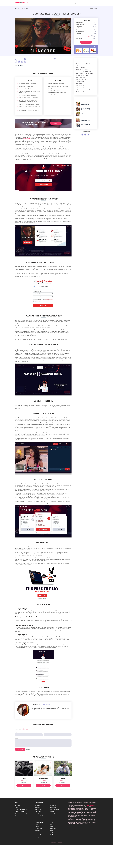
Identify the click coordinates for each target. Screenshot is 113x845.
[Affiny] (78, 114)
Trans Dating (38, 809)
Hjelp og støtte (79, 83)
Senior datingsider (39, 822)
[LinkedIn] (19, 61)
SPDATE (51, 830)
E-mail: (45, 732)
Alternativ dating (19, 65)
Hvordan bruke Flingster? (81, 91)
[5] (27, 729)
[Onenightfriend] (86, 50)
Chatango (37, 837)
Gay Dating (37, 807)
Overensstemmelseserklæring (21, 809)
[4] (26, 729)
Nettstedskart (18, 818)
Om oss (16, 807)
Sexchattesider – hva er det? (41, 815)
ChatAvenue (37, 826)
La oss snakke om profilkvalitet (82, 75)
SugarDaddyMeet (39, 834)
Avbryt (28, 749)
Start (55, 123)
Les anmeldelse (24, 782)
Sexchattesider (53, 815)
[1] (22, 729)
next (45, 792)
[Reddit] (83, 134)
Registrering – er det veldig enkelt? (83, 71)
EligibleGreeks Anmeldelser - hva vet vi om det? (85, 104)
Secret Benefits (53, 828)
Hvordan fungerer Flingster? (82, 69)
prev (41, 792)
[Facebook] (16, 61)
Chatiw (51, 824)
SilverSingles (37, 830)
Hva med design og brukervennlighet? (84, 73)
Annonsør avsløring (19, 811)
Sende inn (20, 749)
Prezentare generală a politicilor (22, 813)
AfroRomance (38, 832)
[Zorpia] (78, 109)
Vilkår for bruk (18, 815)
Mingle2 (36, 824)
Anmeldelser (83, 3)
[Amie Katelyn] (23, 710)
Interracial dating (38, 813)
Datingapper (37, 805)
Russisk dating (53, 805)
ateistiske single (26, 138)
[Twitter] (22, 61)
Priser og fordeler (80, 81)
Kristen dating (53, 813)
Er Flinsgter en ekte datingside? (83, 89)
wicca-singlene (55, 619)
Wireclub (52, 832)
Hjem (76, 3)
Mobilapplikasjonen (80, 77)
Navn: (16, 732)
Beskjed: (17, 738)
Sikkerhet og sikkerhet (81, 79)
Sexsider (52, 811)
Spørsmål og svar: (80, 85)
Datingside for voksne (55, 809)
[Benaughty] (93, 50)
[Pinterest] (25, 61)
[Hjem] (21, 3)
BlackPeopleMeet (38, 828)
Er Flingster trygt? (80, 87)
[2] (23, 729)
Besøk (85, 42)
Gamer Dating (38, 811)
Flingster (52, 826)
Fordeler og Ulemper (80, 67)
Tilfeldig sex (37, 818)
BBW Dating (52, 818)
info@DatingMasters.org (91, 805)
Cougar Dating (38, 820)
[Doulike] (78, 120)
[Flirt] (79, 50)
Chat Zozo (52, 834)
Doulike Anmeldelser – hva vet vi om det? (85, 120)
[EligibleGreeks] (78, 104)
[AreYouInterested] (78, 125)
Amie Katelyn (36, 704)
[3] (25, 729)
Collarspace (52, 822)
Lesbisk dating (53, 807)
